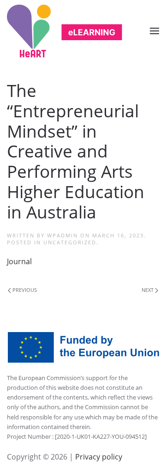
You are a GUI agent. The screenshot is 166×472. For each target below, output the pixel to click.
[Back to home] (64, 31)
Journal (19, 261)
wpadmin (62, 235)
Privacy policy (97, 457)
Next (148, 289)
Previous (24, 289)
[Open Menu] (154, 30)
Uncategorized (69, 242)
